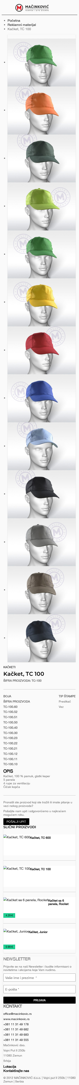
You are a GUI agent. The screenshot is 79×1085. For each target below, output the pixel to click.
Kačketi (9, 667)
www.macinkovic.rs (16, 1019)
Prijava (39, 1000)
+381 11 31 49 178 (16, 1024)
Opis (8, 771)
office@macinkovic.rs (17, 1013)
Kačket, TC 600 (40, 837)
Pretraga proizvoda (71, 7)
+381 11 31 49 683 (16, 1034)
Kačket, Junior (38, 932)
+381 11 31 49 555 (16, 1040)
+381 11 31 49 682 (16, 1029)
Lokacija (9, 1066)
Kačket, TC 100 (40, 869)
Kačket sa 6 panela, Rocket (58, 902)
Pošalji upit (16, 821)
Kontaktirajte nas (16, 1071)
